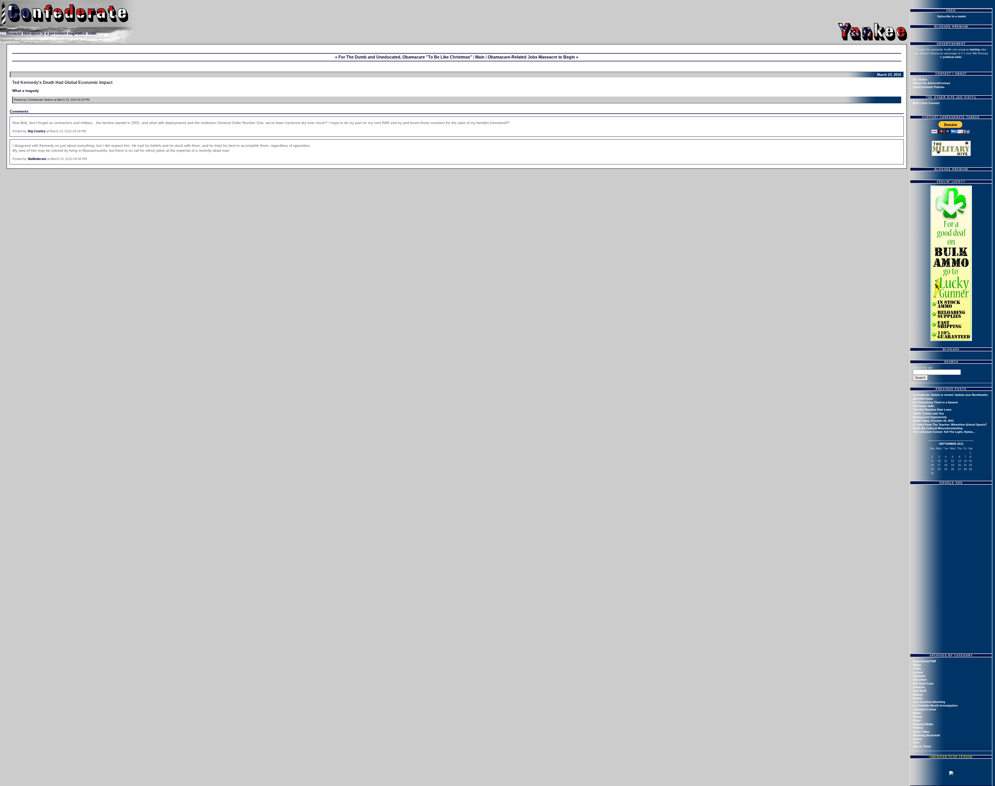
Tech (916, 742)
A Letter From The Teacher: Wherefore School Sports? (950, 424)
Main (480, 57)
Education (920, 679)
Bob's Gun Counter (926, 103)
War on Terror (922, 746)
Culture (918, 672)
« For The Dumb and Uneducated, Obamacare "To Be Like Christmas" (403, 57)
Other (917, 720)
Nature (917, 716)
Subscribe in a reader (951, 16)
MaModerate (37, 159)
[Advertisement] (952, 519)
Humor (917, 698)
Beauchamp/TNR (924, 661)
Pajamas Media (923, 724)
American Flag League (951, 756)
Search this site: (923, 367)
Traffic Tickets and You (928, 413)
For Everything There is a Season (935, 402)
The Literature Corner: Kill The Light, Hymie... (944, 431)
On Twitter (920, 79)
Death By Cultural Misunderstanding (938, 428)
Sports (917, 738)
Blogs (917, 664)
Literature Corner (924, 709)
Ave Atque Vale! (923, 405)
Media (917, 713)
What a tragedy (25, 91)
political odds (952, 57)
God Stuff (919, 690)
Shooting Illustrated (926, 735)
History (918, 694)
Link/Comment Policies (928, 87)
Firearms (919, 687)
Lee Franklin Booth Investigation (935, 705)
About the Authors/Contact (931, 83)
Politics (918, 727)
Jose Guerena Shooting (929, 701)
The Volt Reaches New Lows (932, 409)
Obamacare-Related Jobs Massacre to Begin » (533, 57)
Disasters (919, 676)
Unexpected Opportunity (930, 417)
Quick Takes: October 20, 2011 (933, 420)
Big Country (37, 131)
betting (975, 49)
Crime (917, 668)
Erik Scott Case (923, 683)
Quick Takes (921, 731)
